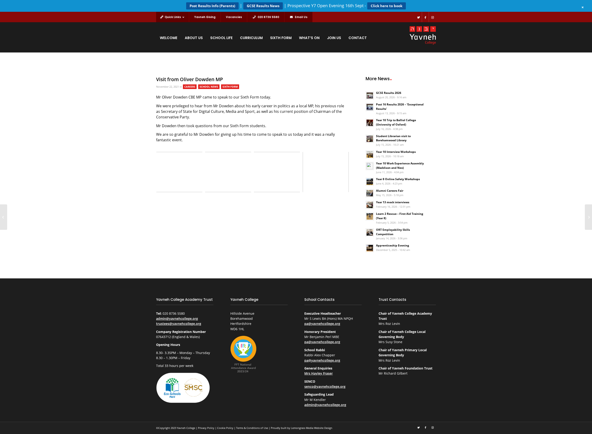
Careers (189, 86)
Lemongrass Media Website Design (311, 428)
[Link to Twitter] (418, 17)
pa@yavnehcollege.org (322, 323)
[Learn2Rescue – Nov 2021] (588, 217)
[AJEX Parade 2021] (3, 217)
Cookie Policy (225, 428)
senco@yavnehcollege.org (324, 386)
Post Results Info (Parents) (212, 5)
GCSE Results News (263, 5)
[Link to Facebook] (425, 17)
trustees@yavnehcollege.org (178, 323)
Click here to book (386, 5)
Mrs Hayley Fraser (318, 373)
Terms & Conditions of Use (252, 428)
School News (209, 86)
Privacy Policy (206, 428)
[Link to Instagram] (432, 17)
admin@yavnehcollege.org (177, 318)
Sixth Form (230, 86)
